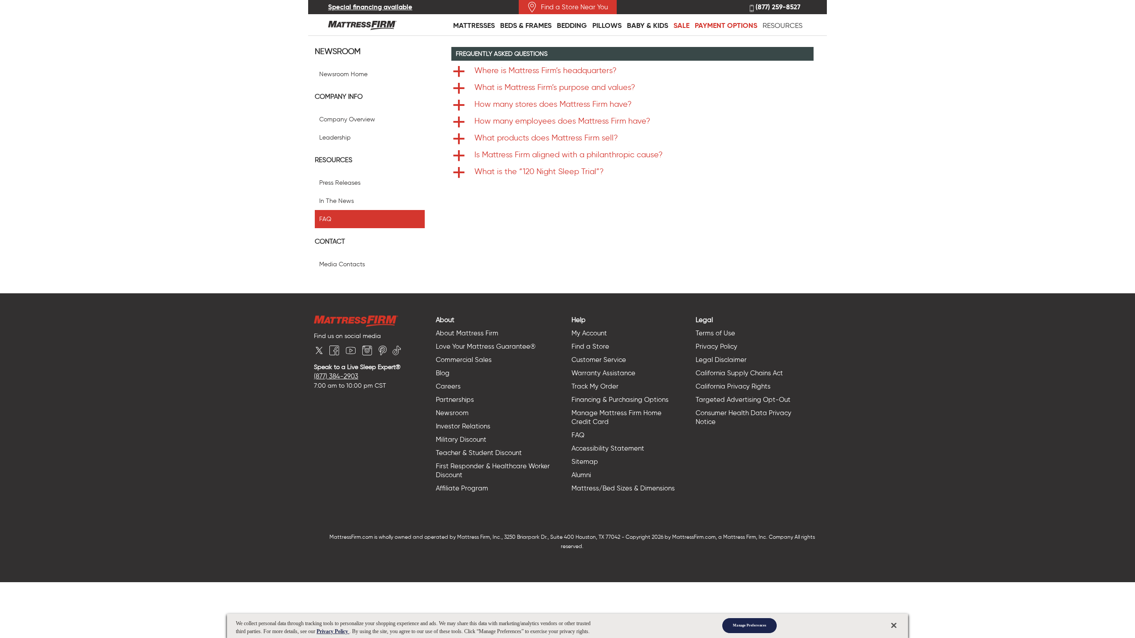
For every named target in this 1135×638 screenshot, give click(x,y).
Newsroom (337, 51)
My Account (589, 333)
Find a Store (590, 346)
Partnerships (455, 400)
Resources (782, 25)
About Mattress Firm (467, 333)
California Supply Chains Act (739, 373)
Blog (443, 373)
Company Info (339, 97)
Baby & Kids (647, 25)
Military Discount (461, 439)
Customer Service (598, 360)
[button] (632, 71)
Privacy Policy (716, 346)
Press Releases (339, 183)
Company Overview (347, 119)
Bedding (572, 25)
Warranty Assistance (603, 373)
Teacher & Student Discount (479, 453)
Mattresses (474, 25)
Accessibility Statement (607, 448)
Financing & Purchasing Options (620, 400)
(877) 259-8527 (777, 7)
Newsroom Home (343, 74)
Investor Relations (463, 426)
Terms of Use (715, 333)
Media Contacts (342, 264)
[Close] (894, 625)
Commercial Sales (464, 360)
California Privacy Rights (733, 386)
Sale (681, 25)
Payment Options (726, 25)
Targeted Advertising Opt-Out (743, 400)
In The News (336, 201)
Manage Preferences (749, 625)
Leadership (335, 137)
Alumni (581, 475)
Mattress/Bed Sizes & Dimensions (623, 488)
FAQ (325, 219)
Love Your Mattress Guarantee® (486, 346)
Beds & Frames (526, 25)
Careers (448, 386)
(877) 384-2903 (336, 376)
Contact (330, 241)
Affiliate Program (462, 488)
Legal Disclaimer (721, 360)
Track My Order (594, 386)
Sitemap (584, 462)
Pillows (607, 25)
